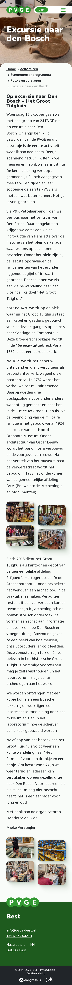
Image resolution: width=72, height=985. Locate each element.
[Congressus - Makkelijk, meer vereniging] (30, 980)
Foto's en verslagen (26, 80)
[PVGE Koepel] (18, 9)
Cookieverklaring (36, 973)
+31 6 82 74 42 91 (19, 936)
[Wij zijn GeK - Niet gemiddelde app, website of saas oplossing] (49, 980)
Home (11, 69)
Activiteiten (29, 69)
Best (41, 9)
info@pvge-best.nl (21, 930)
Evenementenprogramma (31, 74)
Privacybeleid (47, 970)
